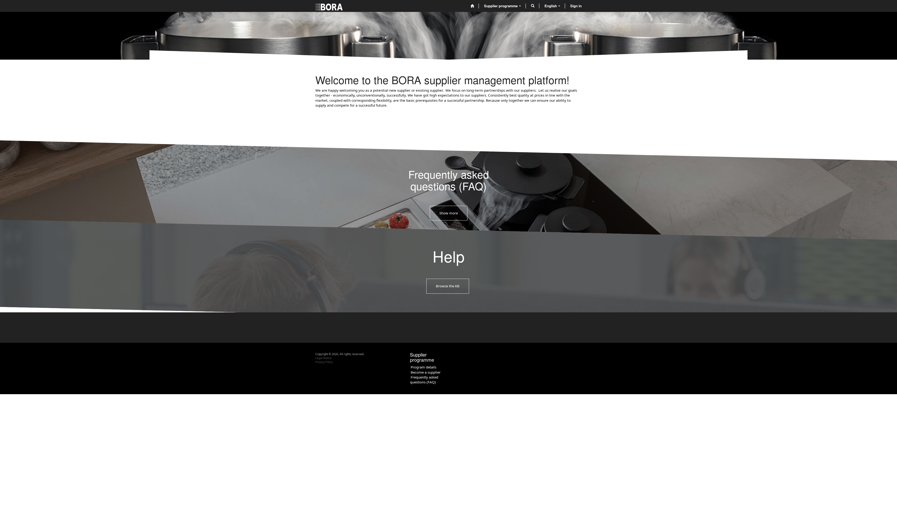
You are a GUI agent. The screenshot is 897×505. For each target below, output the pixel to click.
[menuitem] (472, 6)
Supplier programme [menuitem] (501, 5)
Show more (448, 213)
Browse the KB (447, 286)
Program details (423, 367)
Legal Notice (323, 358)
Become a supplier (426, 372)
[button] (532, 6)
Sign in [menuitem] (576, 5)
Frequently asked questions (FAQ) (424, 379)
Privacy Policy (324, 362)
